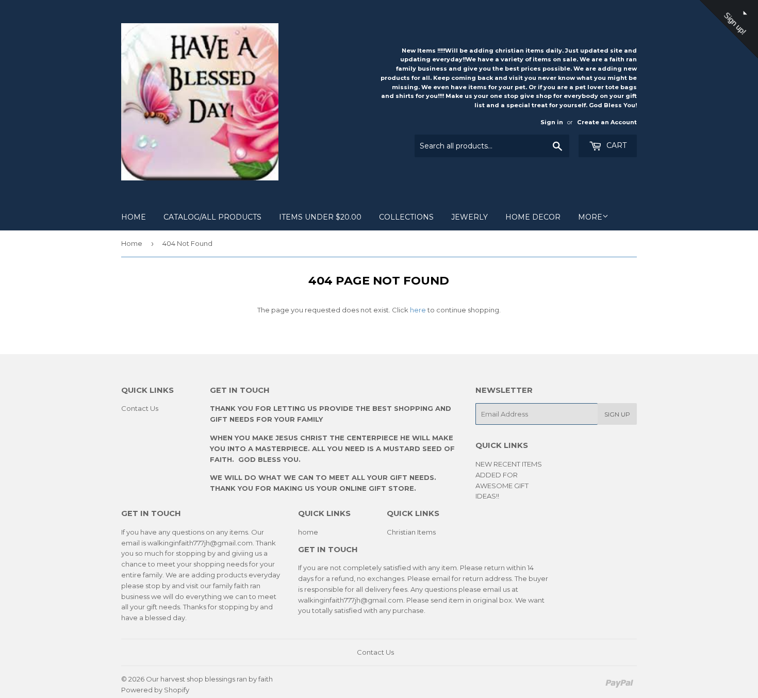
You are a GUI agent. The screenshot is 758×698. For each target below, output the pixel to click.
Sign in (551, 122)
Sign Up (617, 414)
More (590, 217)
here (418, 310)
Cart (615, 145)
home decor (533, 217)
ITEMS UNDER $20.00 (320, 217)
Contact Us (139, 408)
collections (406, 217)
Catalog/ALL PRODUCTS (212, 217)
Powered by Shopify (155, 690)
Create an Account (607, 122)
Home (133, 217)
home (308, 532)
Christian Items (411, 532)
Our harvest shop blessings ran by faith (209, 679)
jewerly (469, 217)
